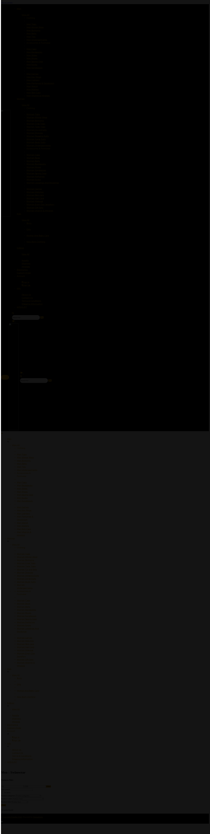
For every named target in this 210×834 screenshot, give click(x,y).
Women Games (24, 638)
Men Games (23, 507)
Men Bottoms (24, 461)
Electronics (12, 725)
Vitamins (16, 719)
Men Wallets (23, 526)
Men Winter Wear (25, 457)
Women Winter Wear (27, 557)
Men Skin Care (24, 529)
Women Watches (25, 641)
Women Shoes (24, 613)
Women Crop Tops (26, 563)
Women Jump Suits (26, 579)
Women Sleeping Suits (28, 576)
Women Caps (23, 600)
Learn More (134, 4)
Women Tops (23, 554)
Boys (19, 678)
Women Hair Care (25, 647)
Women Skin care (25, 644)
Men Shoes (22, 492)
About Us (16, 750)
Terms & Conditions (21, 756)
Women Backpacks (26, 610)
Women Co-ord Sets (27, 569)
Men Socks (22, 498)
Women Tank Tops (26, 566)
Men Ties (21, 467)
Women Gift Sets (25, 660)
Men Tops (22, 454)
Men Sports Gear (25, 495)
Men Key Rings (24, 510)
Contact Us (17, 753)
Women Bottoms (25, 560)
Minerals (16, 722)
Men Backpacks (25, 485)
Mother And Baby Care (28, 691)
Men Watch (22, 523)
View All (16, 445)
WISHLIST (12, 762)
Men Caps (22, 482)
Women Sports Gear (27, 619)
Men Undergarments (27, 470)
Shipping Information (22, 759)
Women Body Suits (26, 582)
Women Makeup (25, 650)
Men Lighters (23, 513)
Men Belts (22, 464)
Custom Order (14, 728)
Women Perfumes (26, 622)
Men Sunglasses (25, 501)
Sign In (16, 737)
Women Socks (24, 625)
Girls (19, 684)
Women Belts (23, 607)
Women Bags (23, 604)
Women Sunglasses (26, 616)
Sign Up (17, 740)
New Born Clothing (26, 697)
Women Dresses (25, 572)
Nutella (15, 715)
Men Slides (22, 489)
